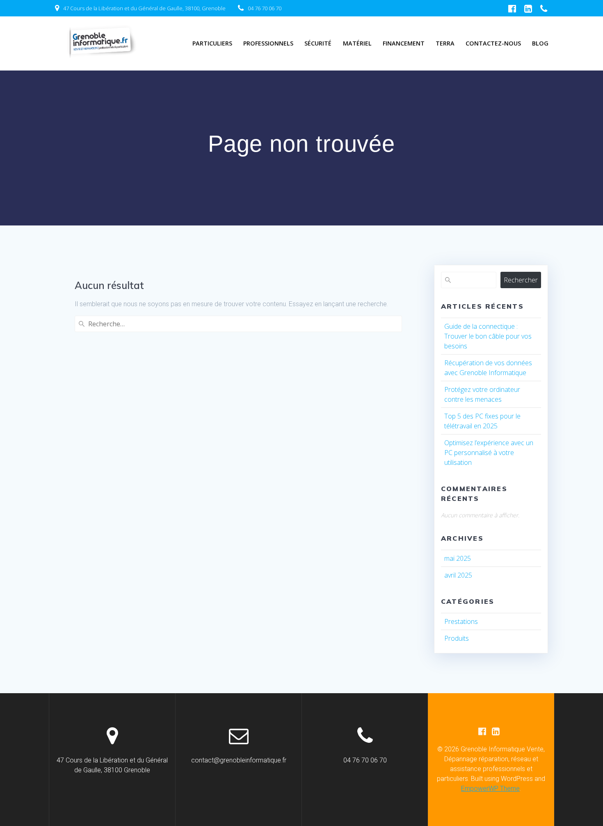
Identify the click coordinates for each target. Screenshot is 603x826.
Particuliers (212, 43)
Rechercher (521, 279)
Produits (456, 638)
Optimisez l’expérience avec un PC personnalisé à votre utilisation (488, 452)
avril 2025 (458, 575)
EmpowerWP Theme (490, 788)
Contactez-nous (493, 43)
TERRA (445, 43)
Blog (540, 43)
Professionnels (268, 43)
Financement (404, 43)
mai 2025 (457, 558)
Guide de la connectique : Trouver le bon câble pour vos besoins (488, 336)
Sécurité (317, 43)
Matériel (357, 43)
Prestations (461, 621)
